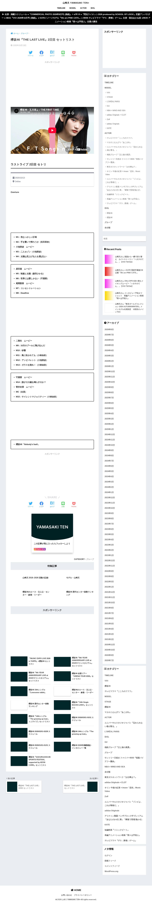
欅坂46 (109, 213)
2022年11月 (110, 566)
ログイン (108, 856)
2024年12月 (110, 434)
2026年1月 (109, 366)
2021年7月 (109, 613)
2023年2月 (109, 550)
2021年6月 (109, 618)
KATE (109, 128)
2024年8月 (109, 455)
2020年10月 (110, 650)
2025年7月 (109, 398)
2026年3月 (109, 356)
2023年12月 (110, 497)
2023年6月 (109, 529)
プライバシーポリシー (83, 895)
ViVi (108, 93)
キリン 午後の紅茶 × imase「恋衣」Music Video (122, 172)
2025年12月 (110, 371)
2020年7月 (109, 660)
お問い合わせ (66, 895)
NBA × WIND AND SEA (116, 110)
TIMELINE (61, 8)
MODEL (72, 8)
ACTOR (83, 8)
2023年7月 (109, 524)
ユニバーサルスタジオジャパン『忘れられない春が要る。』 (123, 148)
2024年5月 (109, 471)
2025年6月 (109, 403)
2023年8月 (109, 518)
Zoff (108, 119)
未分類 (107, 228)
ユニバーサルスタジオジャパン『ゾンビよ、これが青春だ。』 (123, 180)
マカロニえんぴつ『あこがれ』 (119, 142)
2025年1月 (109, 429)
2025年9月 (109, 387)
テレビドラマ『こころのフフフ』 (120, 138)
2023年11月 (110, 503)
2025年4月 (109, 413)
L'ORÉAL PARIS (113, 101)
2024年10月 (110, 445)
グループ (90, 559)
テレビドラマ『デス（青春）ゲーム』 (122, 203)
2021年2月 (109, 639)
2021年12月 (110, 592)
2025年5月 (109, 408)
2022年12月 (110, 561)
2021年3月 (109, 634)
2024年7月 (109, 461)
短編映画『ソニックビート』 (118, 194)
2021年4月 (109, 629)
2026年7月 (109, 335)
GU (108, 106)
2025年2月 (109, 424)
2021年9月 (109, 608)
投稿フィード (110, 861)
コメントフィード (112, 866)
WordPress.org (111, 871)
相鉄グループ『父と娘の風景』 (119, 155)
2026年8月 (109, 329)
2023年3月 (109, 545)
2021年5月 (109, 623)
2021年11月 (110, 597)
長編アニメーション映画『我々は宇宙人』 (124, 199)
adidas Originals (113, 124)
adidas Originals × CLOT (116, 115)
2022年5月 (109, 581)
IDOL (93, 8)
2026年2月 (109, 361)
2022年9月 (109, 571)
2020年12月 (110, 645)
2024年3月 (109, 482)
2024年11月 (110, 440)
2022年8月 (109, 576)
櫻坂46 (109, 217)
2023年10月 (110, 508)
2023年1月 (109, 555)
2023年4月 (109, 539)
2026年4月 (109, 350)
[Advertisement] (52, 81)
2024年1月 (109, 492)
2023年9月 (109, 513)
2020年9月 (109, 655)
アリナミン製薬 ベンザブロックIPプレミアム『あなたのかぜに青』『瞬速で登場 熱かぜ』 (124, 188)
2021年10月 (110, 603)
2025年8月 (109, 392)
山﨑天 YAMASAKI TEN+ (76, 3)
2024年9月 (109, 450)
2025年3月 (109, 419)
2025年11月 (110, 377)
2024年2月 (109, 487)
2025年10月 (110, 382)
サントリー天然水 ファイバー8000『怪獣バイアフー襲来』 (124, 160)
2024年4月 (109, 476)
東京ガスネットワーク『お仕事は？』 (122, 167)
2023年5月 (109, 534)
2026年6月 (109, 340)
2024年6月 (109, 466)
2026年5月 (109, 345)
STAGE (110, 97)
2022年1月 (109, 587)
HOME (77, 890)
